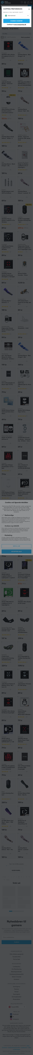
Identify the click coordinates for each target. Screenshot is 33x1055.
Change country (16, 21)
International (11, 15)
